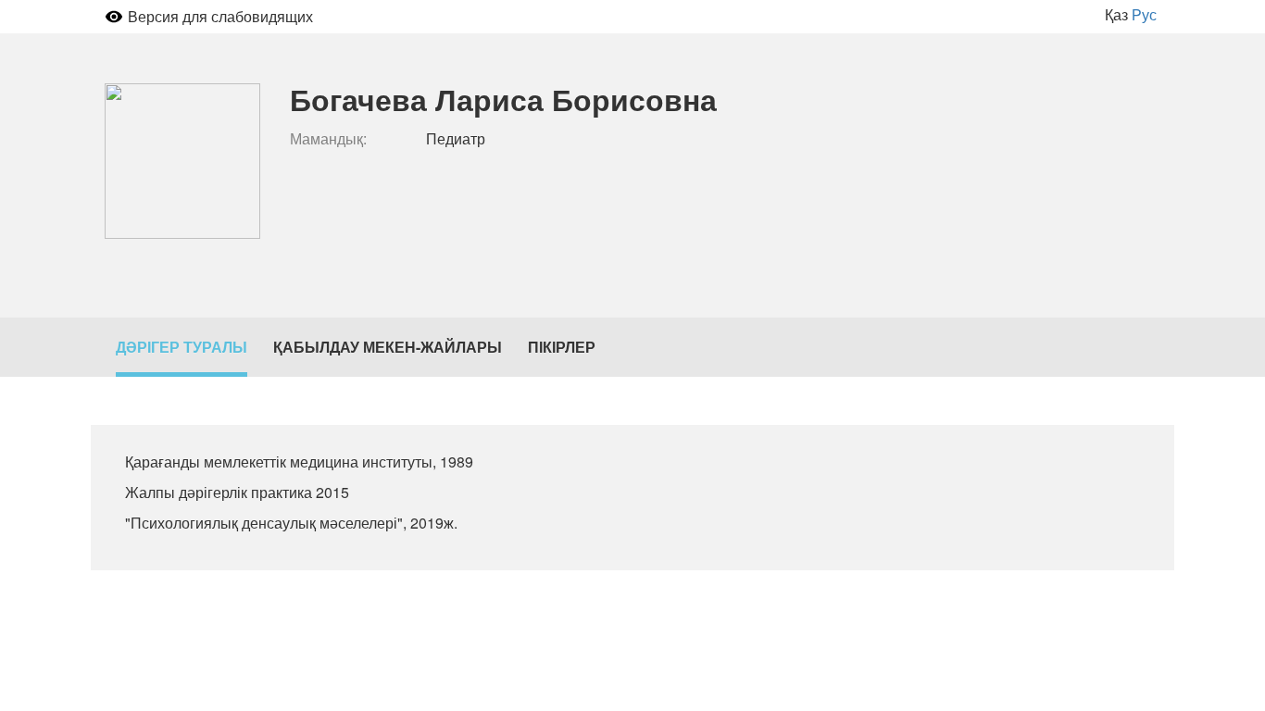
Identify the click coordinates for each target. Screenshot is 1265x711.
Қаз (1116, 14)
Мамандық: (328, 139)
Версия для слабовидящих (220, 16)
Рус (1144, 14)
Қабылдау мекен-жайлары (387, 346)
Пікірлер (561, 346)
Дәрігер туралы (181, 346)
